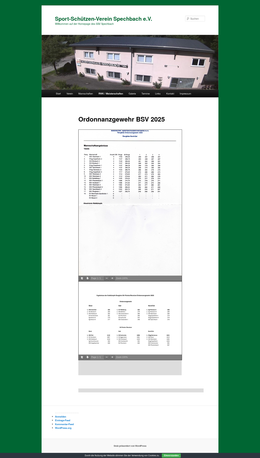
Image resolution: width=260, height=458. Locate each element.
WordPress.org (63, 428)
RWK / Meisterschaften (111, 93)
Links (158, 93)
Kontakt (170, 93)
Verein (70, 93)
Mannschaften (85, 93)
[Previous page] (82, 278)
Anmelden (60, 416)
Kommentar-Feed (64, 424)
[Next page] (87, 278)
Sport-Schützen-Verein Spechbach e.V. (103, 18)
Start (58, 93)
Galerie (132, 93)
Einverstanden (171, 455)
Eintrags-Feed (62, 420)
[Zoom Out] (106, 278)
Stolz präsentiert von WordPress (130, 445)
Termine (145, 93)
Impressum (185, 93)
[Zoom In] (112, 278)
